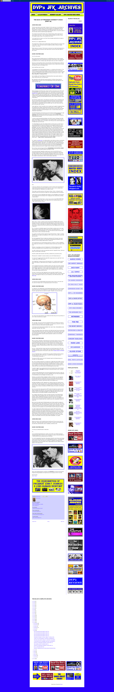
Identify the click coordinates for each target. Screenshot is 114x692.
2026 (34, 601)
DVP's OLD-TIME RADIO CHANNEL (38, 504)
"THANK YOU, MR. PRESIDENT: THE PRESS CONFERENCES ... (44, 638)
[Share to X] (45, 496)
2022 (34, 606)
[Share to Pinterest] (47, 496)
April (35, 652)
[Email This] (42, 496)
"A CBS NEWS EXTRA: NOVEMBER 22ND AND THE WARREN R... (44, 641)
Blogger (61, 684)
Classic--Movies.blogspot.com (37, 517)
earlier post (40, 140)
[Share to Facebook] (46, 496)
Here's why (34, 275)
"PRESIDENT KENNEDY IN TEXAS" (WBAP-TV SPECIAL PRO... (44, 637)
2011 (34, 622)
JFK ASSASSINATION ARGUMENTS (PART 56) (41, 631)
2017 (34, 613)
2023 (34, 605)
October (35, 626)
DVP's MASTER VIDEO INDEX (72, 14)
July (34, 630)
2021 (34, 608)
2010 (34, 658)
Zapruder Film (34, 93)
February (35, 655)
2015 (34, 616)
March (35, 654)
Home (48, 521)
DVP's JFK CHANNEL (36, 503)
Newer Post (34, 521)
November (36, 624)
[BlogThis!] (44, 496)
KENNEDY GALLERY (55, 14)
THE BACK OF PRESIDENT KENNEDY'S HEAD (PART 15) (43, 645)
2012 (34, 620)
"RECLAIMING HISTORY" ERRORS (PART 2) (41, 644)
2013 (34, 619)
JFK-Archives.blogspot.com (37, 511)
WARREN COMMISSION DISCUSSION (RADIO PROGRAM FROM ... (45, 648)
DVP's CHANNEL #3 (35, 505)
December (36, 623)
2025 (34, 602)
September (36, 627)
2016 (34, 615)
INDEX (33, 14)
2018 (34, 612)
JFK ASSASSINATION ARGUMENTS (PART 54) (41, 634)
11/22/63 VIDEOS (42, 14)
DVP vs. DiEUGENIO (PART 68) (39, 646)
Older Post (62, 521)
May (35, 651)
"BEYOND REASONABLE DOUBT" (38, 508)
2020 (34, 609)
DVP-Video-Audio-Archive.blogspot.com (38, 514)
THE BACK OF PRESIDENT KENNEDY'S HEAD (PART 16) (43, 642)
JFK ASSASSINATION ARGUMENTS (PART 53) (41, 635)
